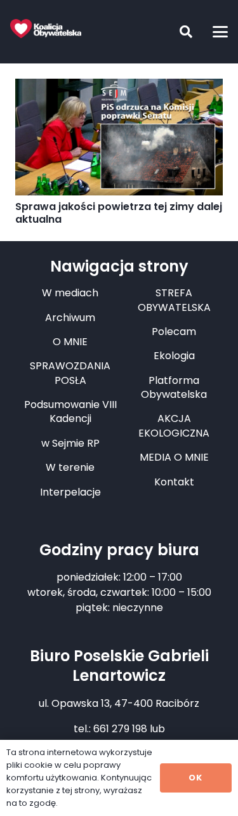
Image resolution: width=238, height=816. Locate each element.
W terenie (70, 467)
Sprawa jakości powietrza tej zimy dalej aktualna (118, 213)
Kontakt (174, 482)
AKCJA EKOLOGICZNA (173, 425)
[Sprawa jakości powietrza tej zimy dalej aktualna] (119, 137)
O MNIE (70, 341)
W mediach (70, 293)
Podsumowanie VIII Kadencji (70, 411)
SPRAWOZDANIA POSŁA (70, 373)
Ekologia (174, 355)
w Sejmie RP (70, 443)
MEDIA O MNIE (174, 457)
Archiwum (70, 317)
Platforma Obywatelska (174, 387)
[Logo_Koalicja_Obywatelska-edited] (45, 28)
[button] (176, 31)
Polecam (174, 331)
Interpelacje (70, 492)
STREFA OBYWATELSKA (174, 300)
